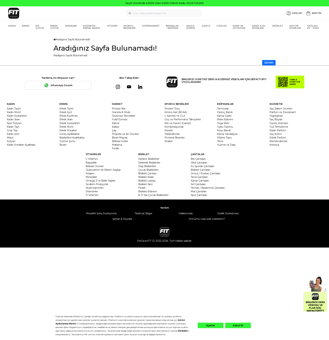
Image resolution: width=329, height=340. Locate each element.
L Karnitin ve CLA (174, 115)
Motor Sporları (295, 26)
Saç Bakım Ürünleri (281, 108)
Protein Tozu (172, 108)
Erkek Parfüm (278, 137)
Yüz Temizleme (279, 126)
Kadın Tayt (13, 126)
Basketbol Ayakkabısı (71, 137)
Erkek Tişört (66, 108)
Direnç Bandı (225, 112)
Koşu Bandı (224, 130)
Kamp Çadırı (224, 115)
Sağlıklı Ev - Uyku (313, 26)
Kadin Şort (13, 134)
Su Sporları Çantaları (202, 166)
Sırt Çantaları (198, 184)
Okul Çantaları (199, 162)
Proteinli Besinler (174, 137)
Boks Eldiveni (225, 119)
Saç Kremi (276, 134)
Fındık (115, 148)
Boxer (62, 144)
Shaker (168, 141)
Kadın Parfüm (278, 130)
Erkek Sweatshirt (69, 123)
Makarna (117, 144)
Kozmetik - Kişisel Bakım (91, 26)
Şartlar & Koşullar (122, 219)
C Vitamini (92, 158)
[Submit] (130, 13)
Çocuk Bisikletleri (148, 169)
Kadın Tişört (14, 108)
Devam (268, 62)
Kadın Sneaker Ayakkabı (21, 144)
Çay (114, 130)
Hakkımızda (186, 213)
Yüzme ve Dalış (226, 144)
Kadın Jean (13, 119)
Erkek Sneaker (68, 130)
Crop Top (12, 130)
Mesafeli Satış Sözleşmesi (101, 213)
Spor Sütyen (14, 123)
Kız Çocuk (39, 26)
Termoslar (223, 108)
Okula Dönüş (190, 26)
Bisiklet (277, 25)
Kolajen (90, 173)
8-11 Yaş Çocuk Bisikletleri (153, 195)
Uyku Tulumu (225, 126)
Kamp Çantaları (200, 180)
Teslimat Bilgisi (143, 213)
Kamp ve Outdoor (239, 26)
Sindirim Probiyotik (97, 184)
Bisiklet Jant (145, 184)
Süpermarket (151, 25)
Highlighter (276, 115)
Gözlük (221, 25)
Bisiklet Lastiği (146, 180)
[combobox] (164, 13)
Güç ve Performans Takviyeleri (182, 119)
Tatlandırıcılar (172, 134)
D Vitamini (92, 195)
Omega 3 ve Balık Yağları (100, 180)
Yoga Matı (223, 123)
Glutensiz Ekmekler (123, 115)
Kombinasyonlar (174, 126)
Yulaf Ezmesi (119, 119)
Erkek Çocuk (54, 26)
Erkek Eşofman (68, 115)
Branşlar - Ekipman (172, 26)
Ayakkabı (71, 25)
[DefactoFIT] (59, 13)
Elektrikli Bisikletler (149, 162)
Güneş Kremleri (279, 123)
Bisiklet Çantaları (200, 169)
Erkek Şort (65, 112)
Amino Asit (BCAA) (175, 112)
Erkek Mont (66, 126)
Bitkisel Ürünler (95, 166)
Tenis (220, 141)
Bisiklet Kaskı (146, 177)
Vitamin (112, 25)
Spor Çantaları (199, 195)
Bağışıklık (91, 162)
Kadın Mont (14, 112)
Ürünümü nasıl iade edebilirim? (206, 219)
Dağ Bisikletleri (147, 166)
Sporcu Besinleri (129, 26)
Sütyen (11, 141)
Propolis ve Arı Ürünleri (125, 134)
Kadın (12, 25)
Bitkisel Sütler (120, 141)
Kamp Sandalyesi (227, 134)
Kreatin (168, 130)
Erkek (25, 25)
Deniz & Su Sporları (258, 26)
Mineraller (91, 177)
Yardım (164, 207)
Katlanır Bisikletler (148, 158)
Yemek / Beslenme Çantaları (208, 187)
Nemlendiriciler (279, 141)
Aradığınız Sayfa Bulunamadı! (73, 39)
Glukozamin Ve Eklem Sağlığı (103, 169)
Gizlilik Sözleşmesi (228, 213)
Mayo (10, 137)
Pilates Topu (224, 137)
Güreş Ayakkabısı (69, 134)
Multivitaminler (94, 187)
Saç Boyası (276, 119)
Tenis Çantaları (199, 177)
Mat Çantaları (198, 191)
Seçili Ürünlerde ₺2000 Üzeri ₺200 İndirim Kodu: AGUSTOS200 (164, 3)
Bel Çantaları (198, 158)
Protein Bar (119, 108)
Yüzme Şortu (67, 141)
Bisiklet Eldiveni (147, 191)
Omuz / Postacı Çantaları (205, 173)
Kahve (115, 123)
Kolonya (274, 144)
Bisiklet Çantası (147, 173)
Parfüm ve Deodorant (283, 112)
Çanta (206, 25)
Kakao (115, 126)
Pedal (141, 187)
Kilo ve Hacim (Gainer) (177, 123)
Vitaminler (92, 191)
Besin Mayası (119, 137)
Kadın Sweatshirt (17, 115)
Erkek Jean (66, 119)
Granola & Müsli (121, 112)
